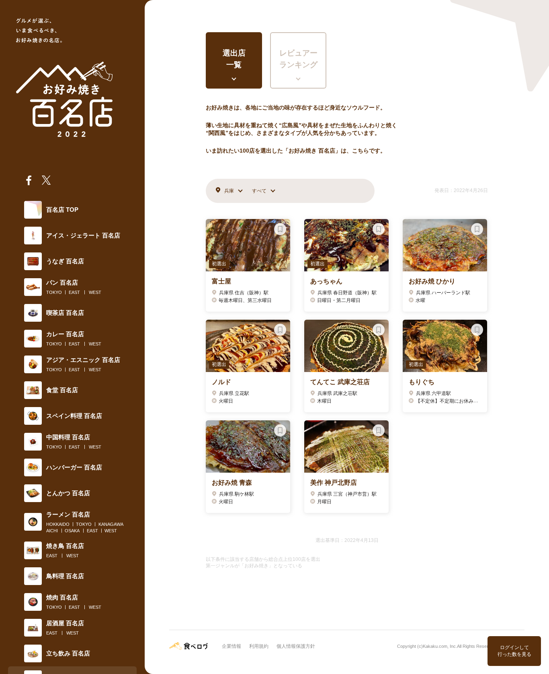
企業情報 (231, 646)
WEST (95, 292)
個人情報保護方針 (296, 646)
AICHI (52, 530)
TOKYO (54, 292)
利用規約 (258, 646)
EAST (74, 292)
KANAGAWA (110, 524)
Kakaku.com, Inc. (440, 646)
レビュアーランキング (298, 59)
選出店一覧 (234, 59)
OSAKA (72, 530)
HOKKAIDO (58, 524)
